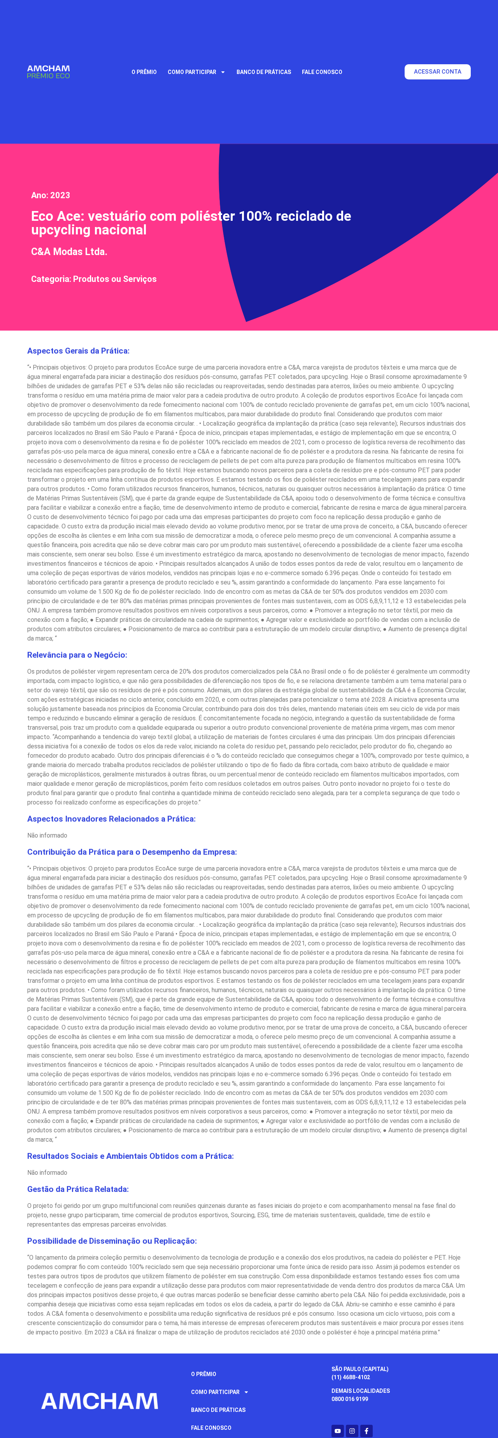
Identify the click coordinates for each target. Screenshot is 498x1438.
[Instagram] (352, 1431)
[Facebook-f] (366, 1431)
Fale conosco (322, 72)
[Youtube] (337, 1431)
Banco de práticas (264, 72)
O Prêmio (144, 72)
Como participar (192, 72)
